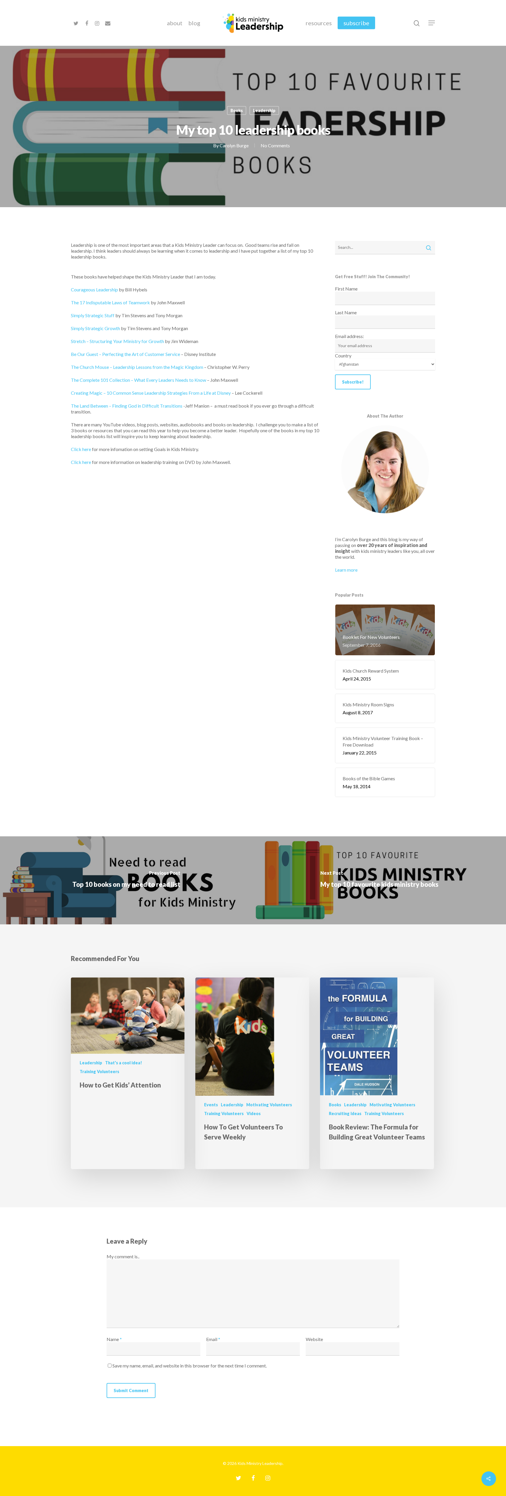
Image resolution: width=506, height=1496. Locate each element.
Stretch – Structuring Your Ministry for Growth (117, 341)
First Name (346, 288)
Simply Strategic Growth (95, 328)
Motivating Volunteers (269, 1104)
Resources (319, 22)
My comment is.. (123, 1256)
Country (343, 355)
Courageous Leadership (94, 289)
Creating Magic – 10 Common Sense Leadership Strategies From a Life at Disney (151, 393)
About (174, 22)
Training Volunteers (99, 1071)
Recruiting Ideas (345, 1113)
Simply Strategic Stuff (92, 315)
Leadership (264, 110)
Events (211, 1104)
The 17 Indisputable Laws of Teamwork (110, 302)
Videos (254, 1113)
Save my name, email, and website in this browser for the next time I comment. (189, 1365)
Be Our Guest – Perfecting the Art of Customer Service (125, 354)
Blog (194, 22)
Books (236, 110)
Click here (81, 449)
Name (114, 1339)
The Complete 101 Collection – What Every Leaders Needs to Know (138, 380)
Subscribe (356, 22)
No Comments (275, 145)
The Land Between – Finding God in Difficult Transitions (126, 405)
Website (314, 1339)
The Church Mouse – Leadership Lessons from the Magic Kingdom (137, 367)
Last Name (346, 312)
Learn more (346, 570)
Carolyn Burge (234, 145)
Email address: (349, 336)
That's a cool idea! (123, 1062)
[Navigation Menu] (431, 23)
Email (213, 1339)
